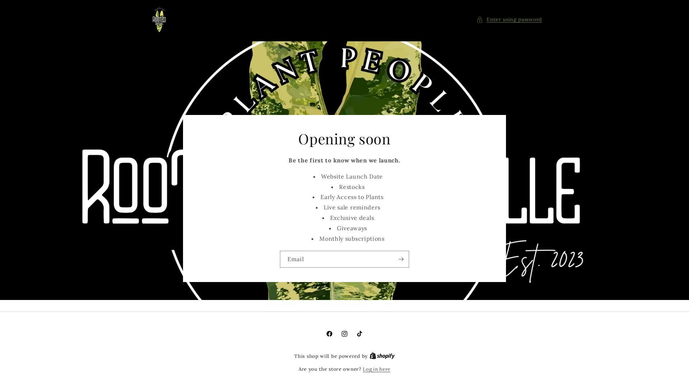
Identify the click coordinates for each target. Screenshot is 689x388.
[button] (509, 19)
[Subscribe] (401, 259)
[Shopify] (382, 356)
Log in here (376, 369)
